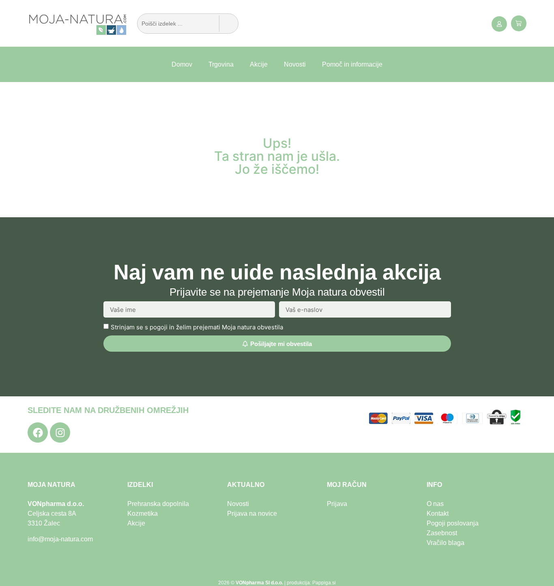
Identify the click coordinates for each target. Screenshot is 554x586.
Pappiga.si (324, 583)
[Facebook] (38, 432)
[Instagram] (60, 432)
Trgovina (221, 64)
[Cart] (518, 23)
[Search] (228, 23)
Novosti (295, 64)
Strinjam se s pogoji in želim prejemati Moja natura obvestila (197, 327)
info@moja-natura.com (60, 539)
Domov (182, 64)
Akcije (259, 64)
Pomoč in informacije (352, 64)
